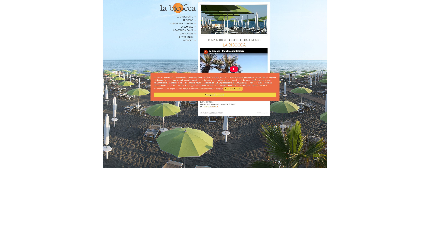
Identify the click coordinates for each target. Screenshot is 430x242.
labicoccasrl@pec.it (211, 107)
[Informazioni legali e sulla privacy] (210, 113)
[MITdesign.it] (263, 113)
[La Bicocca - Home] (178, 7)
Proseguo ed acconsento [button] (215, 95)
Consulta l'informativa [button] (233, 89)
